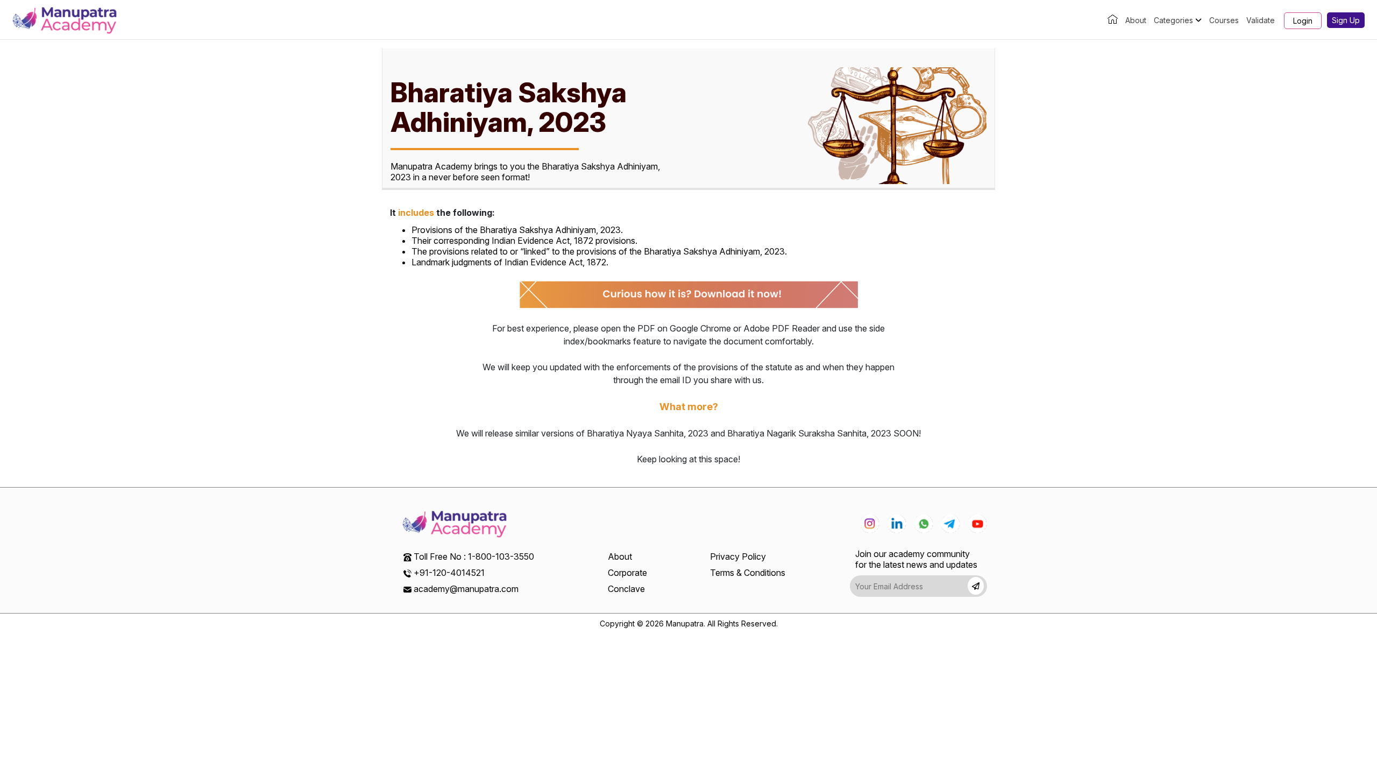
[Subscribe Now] (976, 586)
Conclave (626, 588)
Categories (1174, 20)
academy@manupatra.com (466, 588)
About (1135, 20)
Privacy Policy (738, 556)
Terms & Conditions (747, 572)
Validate (1260, 20)
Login (1302, 20)
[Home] (1113, 20)
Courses (1224, 20)
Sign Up (1346, 20)
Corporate (627, 572)
